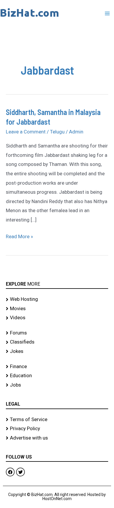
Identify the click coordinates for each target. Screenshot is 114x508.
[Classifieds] (57, 342)
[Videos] (57, 317)
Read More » (19, 235)
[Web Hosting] (57, 299)
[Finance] (57, 366)
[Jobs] (57, 385)
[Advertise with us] (57, 438)
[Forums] (57, 333)
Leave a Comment (26, 132)
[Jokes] (57, 351)
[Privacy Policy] (57, 428)
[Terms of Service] (57, 419)
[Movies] (57, 308)
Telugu (57, 132)
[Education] (57, 375)
